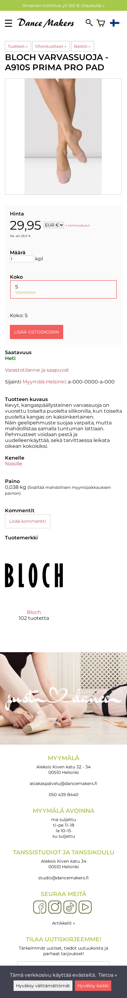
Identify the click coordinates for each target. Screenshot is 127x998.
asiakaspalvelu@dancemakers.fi (63, 783)
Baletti (82, 46)
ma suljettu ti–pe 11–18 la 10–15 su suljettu (63, 823)
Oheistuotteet (50, 46)
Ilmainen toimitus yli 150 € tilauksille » (64, 5)
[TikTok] (69, 907)
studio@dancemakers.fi (63, 878)
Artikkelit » (63, 923)
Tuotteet (17, 46)
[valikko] (8, 23)
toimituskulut (79, 225)
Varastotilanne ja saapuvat (37, 370)
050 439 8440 (63, 794)
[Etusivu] (48, 26)
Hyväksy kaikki (93, 985)
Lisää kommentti (27, 521)
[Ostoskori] (100, 23)
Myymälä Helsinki (44, 382)
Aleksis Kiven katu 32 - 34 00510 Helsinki (63, 765)
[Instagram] (54, 907)
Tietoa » (107, 975)
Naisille (13, 464)
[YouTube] (85, 907)
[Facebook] (39, 907)
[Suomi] (116, 23)
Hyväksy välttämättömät (43, 985)
